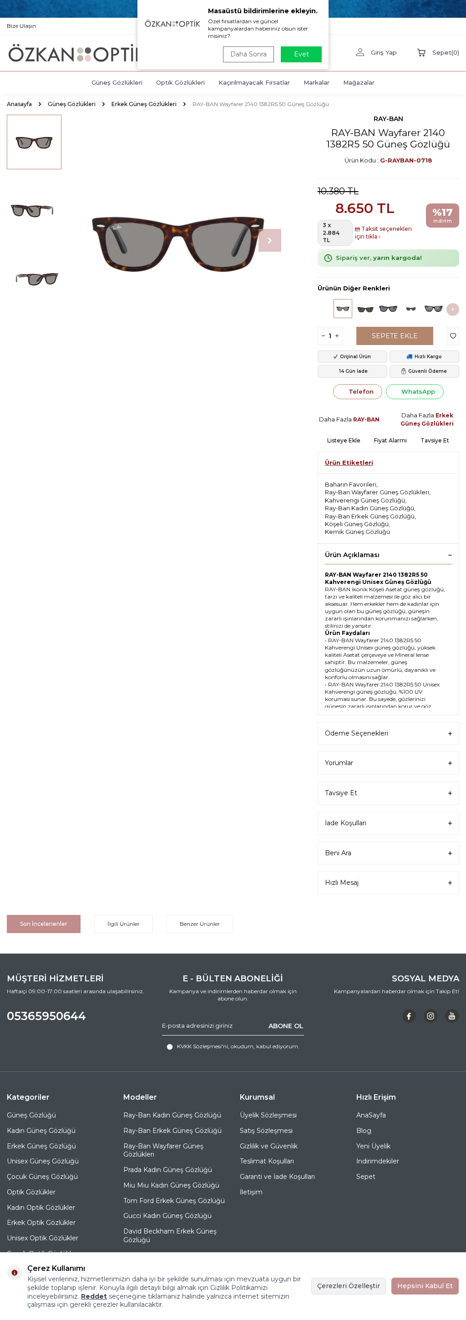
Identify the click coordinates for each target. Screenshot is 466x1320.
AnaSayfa (371, 1115)
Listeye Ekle (343, 440)
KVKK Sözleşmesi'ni (202, 1046)
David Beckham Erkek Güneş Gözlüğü (170, 1235)
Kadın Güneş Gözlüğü (41, 1131)
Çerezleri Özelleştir (348, 1286)
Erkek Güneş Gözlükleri (144, 104)
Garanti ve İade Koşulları (277, 1177)
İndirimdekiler (377, 1161)
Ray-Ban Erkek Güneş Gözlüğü (370, 516)
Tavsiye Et (434, 440)
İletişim (251, 1192)
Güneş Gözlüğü (31, 1115)
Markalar (316, 82)
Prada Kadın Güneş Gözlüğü (167, 1170)
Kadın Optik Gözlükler (41, 1207)
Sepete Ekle (395, 336)
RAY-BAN (388, 119)
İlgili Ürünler (123, 923)
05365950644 (46, 1016)
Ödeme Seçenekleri (356, 733)
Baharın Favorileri (350, 484)
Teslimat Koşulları (267, 1161)
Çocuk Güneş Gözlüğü (42, 1177)
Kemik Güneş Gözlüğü (357, 531)
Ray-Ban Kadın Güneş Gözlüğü (369, 508)
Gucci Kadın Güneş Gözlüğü (167, 1216)
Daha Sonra (248, 54)
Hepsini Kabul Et (425, 1286)
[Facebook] (409, 1016)
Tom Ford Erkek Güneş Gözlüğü (174, 1201)
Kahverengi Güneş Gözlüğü (365, 500)
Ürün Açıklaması (352, 555)
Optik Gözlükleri (180, 82)
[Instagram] (430, 1016)
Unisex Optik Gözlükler (42, 1238)
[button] (269, 240)
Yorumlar (339, 763)
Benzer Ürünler (200, 923)
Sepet (365, 1177)
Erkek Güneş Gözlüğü (41, 1146)
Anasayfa (19, 104)
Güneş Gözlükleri (116, 82)
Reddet (94, 1296)
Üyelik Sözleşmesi (268, 1115)
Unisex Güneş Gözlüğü (43, 1161)
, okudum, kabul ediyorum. (238, 1046)
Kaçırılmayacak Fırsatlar (254, 82)
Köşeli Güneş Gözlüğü (357, 524)
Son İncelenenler (43, 923)
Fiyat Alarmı (390, 440)
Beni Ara (338, 853)
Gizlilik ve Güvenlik (269, 1146)
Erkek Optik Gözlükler (41, 1222)
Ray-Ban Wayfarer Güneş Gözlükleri (377, 492)
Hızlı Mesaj (342, 882)
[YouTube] (452, 1016)
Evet (301, 54)
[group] (178, 240)
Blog (363, 1131)
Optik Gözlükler (31, 1192)
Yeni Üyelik (373, 1146)
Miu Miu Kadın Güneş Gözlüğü (171, 1185)
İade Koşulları (345, 823)
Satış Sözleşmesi (266, 1131)
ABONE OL (286, 1025)
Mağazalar (359, 82)
